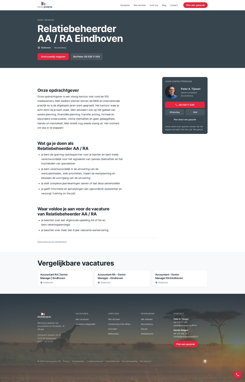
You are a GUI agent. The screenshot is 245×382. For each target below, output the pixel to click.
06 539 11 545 (186, 104)
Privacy (66, 361)
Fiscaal (144, 329)
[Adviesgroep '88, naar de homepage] (44, 5)
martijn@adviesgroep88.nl (186, 336)
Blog (164, 5)
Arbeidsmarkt (147, 333)
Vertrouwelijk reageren (53, 56)
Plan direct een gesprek (185, 119)
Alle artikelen (147, 319)
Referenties (113, 333)
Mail (195, 112)
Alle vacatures (82, 319)
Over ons (154, 5)
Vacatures (125, 5)
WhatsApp (175, 112)
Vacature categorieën (85, 324)
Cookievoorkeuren (94, 361)
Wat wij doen (140, 5)
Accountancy (147, 324)
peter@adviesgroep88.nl (185, 325)
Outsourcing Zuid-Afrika (119, 324)
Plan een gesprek (195, 5)
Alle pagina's (145, 361)
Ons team (112, 329)
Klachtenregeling (129, 361)
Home (40, 20)
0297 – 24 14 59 (45, 341)
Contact (174, 5)
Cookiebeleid (78, 361)
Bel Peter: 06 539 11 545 (86, 56)
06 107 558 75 (180, 333)
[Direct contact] (238, 375)
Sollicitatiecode (112, 361)
